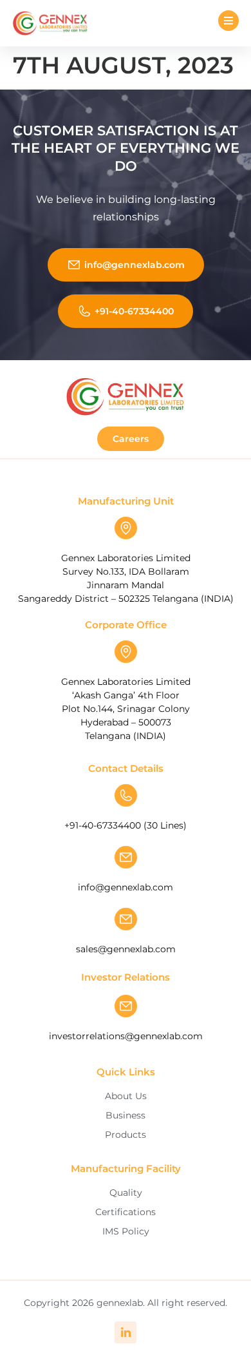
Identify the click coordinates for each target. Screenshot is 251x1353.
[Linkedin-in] (125, 1332)
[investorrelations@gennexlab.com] (126, 1006)
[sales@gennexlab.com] (126, 919)
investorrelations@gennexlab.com (126, 1036)
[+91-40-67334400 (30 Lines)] (126, 795)
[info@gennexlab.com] (126, 857)
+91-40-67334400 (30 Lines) (125, 825)
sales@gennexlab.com (126, 949)
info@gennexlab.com (125, 887)
